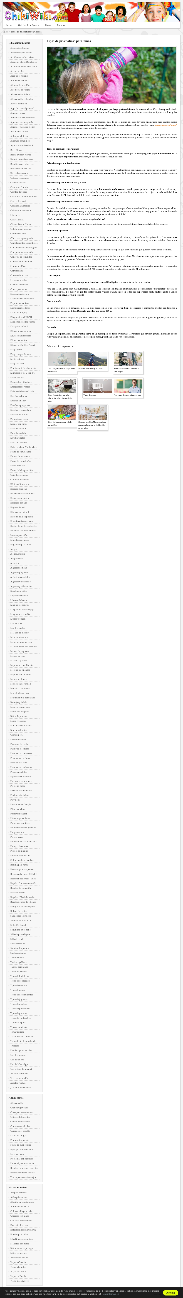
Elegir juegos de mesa (20, 354)
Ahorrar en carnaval (19, 80)
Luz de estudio (17, 628)
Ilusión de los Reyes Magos (23, 526)
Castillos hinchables (20, 205)
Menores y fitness (18, 679)
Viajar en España (18, 1276)
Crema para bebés (18, 280)
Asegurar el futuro (19, 131)
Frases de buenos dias (20, 1144)
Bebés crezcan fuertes (20, 154)
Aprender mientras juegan (22, 126)
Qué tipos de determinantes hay (127, 395)
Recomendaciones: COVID (23, 874)
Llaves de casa (17, 1154)
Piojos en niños (17, 785)
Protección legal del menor (23, 841)
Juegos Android (17, 553)
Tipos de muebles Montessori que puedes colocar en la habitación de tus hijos (92, 425)
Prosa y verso (16, 837)
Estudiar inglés (17, 437)
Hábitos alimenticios (20, 484)
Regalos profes (17, 892)
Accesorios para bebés (21, 52)
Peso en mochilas (18, 772)
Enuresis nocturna (19, 419)
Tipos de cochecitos (20, 980)
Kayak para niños (18, 591)
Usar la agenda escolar (21, 1050)
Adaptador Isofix (18, 1192)
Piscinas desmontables (21, 790)
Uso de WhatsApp (19, 1064)
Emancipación (17, 377)
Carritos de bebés (18, 191)
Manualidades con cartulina (23, 646)
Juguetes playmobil (19, 572)
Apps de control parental (22, 108)
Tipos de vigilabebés (20, 1018)
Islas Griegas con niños (21, 1239)
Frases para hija (17, 465)
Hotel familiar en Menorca (23, 1229)
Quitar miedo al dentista (22, 860)
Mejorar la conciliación (21, 665)
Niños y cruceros (18, 1253)
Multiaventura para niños (22, 697)
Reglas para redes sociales (22, 1172)
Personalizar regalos (20, 758)
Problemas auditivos (20, 823)
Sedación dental (18, 925)
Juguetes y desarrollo (20, 581)
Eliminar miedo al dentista (23, 368)
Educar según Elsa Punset (22, 345)
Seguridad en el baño (20, 929)
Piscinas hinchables (19, 795)
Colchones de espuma (20, 229)
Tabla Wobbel (17, 957)
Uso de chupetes (18, 1055)
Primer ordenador (18, 813)
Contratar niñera (18, 266)
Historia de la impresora (21, 516)
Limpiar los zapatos (19, 604)
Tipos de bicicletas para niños (90, 368)
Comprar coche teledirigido (23, 247)
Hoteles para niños (19, 1234)
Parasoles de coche (19, 744)
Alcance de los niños (20, 85)
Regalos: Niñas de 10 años (23, 901)
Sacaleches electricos (20, 915)
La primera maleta (19, 595)
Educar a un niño (18, 340)
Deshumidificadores (20, 307)
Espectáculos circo (19, 1225)
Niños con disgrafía (19, 711)
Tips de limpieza (18, 1022)
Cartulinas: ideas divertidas (23, 196)
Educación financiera (20, 335)
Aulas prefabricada (19, 136)
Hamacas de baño (18, 502)
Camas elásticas (18, 182)
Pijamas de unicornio (20, 776)
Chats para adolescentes (21, 1112)
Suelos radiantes (18, 953)
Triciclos (14, 1045)
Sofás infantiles (17, 943)
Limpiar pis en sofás (20, 614)
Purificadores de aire (20, 855)
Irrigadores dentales (19, 540)
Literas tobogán (18, 618)
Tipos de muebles (18, 1004)
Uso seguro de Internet (21, 1069)
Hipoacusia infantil (19, 512)
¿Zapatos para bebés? (20, 1087)
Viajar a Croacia (18, 1262)
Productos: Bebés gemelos (23, 827)
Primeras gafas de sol (20, 818)
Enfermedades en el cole (22, 391)
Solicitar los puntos (19, 948)
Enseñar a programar (20, 405)
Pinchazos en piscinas (20, 781)
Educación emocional (20, 331)
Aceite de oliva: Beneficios (23, 62)
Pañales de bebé (18, 739)
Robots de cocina (18, 911)
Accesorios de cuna (19, 48)
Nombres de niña (18, 730)
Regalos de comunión (20, 888)
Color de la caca (18, 233)
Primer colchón (17, 809)
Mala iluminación (19, 637)
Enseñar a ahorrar (18, 396)
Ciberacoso (15, 215)
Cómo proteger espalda (21, 238)
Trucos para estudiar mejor (23, 1177)
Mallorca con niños (19, 1243)
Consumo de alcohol (20, 1126)
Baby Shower (16, 150)
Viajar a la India (18, 1267)
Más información (111, 1293)
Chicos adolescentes (20, 1121)
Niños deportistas (18, 716)
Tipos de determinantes (21, 994)
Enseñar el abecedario (20, 410)
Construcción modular (21, 261)
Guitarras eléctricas (19, 479)
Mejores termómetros (20, 674)
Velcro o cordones (19, 1073)
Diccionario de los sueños (22, 321)
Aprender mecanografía (21, 122)
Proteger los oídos (19, 846)
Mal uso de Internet (19, 632)
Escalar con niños (18, 423)
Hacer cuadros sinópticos (22, 493)
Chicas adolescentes (20, 1117)
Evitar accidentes (18, 442)
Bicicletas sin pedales (20, 168)
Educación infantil (19, 42)
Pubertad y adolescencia (22, 1163)
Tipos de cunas (17, 990)
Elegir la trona (17, 359)
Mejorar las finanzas (20, 669)
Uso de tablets (17, 1059)
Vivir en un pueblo (19, 1078)
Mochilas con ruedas (20, 688)
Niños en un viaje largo (21, 1248)
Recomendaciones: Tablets (23, 878)
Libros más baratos (19, 600)
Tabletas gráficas (18, 962)
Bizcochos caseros (19, 173)
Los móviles (16, 623)
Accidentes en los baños (22, 57)
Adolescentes (16, 1097)
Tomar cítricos (17, 1031)
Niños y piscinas (18, 721)
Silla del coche (17, 939)
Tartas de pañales (18, 971)
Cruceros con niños (19, 1215)
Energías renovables (20, 386)
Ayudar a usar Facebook (21, 145)
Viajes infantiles (18, 1187)
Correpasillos (16, 270)
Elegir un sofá (17, 363)
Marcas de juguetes (19, 651)
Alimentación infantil (20, 94)
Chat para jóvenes (19, 1107)
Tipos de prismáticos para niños (26, 31)
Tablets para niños (19, 966)
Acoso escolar (17, 71)
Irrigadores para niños (20, 544)
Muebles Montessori (20, 693)
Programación (17, 832)
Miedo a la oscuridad (20, 683)
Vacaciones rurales (19, 1257)
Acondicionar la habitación (23, 66)
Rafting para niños (19, 864)
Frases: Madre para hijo (21, 470)
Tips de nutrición (18, 1027)
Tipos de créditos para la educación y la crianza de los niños (60, 398)
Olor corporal (16, 734)
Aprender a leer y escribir (22, 117)
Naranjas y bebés (18, 702)
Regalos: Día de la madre (22, 897)
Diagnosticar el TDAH (21, 317)
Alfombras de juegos (20, 89)
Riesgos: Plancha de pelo (22, 906)
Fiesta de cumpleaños (20, 451)
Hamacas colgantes (19, 498)
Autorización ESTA (19, 1206)
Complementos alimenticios (24, 243)
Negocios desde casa (20, 707)
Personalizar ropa (18, 762)
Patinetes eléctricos (19, 748)
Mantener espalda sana (21, 642)
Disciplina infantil (19, 326)
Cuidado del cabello (20, 1131)
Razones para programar (22, 869)
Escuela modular (18, 433)
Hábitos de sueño (18, 488)
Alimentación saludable (21, 99)
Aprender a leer (17, 113)
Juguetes (14, 563)
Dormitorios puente (19, 1140)
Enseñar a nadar (18, 400)
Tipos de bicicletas (19, 976)
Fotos (48, 25)
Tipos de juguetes (19, 999)
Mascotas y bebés (18, 660)
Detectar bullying (18, 312)
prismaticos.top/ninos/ (166, 125)
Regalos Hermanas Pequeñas (24, 1168)
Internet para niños (19, 535)
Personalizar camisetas (21, 753)
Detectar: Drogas (18, 1135)
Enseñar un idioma (19, 414)
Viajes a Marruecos (19, 1280)
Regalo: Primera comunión (23, 883)
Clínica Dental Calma (20, 224)
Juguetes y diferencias (21, 586)
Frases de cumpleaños (20, 461)
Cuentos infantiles (19, 284)
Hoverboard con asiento (21, 521)
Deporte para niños (19, 303)
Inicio (9, 25)
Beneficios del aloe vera (22, 164)
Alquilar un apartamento (22, 1202)
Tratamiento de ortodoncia (23, 1041)
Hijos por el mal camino (21, 1149)
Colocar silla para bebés (21, 1211)
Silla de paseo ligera (20, 934)
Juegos (13, 549)
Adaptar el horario (19, 75)
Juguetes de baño (18, 567)
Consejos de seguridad (21, 256)
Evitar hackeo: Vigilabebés (23, 447)
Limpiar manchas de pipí (22, 609)
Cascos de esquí (18, 201)
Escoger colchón (18, 428)
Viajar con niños (18, 1271)
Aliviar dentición (18, 103)
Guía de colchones (19, 475)
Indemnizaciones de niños (23, 530)
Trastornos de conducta (21, 1036)
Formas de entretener (20, 456)
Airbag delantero (18, 1197)
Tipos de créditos (18, 985)
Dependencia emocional (22, 298)
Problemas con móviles (21, 1158)
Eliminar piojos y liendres (22, 372)
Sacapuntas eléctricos (20, 920)
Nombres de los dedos (20, 725)
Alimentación (17, 1103)
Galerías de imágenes (28, 25)
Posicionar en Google (20, 804)
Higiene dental (17, 507)
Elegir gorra (16, 349)
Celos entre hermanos (20, 210)
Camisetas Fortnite (19, 187)
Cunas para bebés (18, 289)
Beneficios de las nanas (21, 159)
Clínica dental (17, 219)
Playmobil (15, 799)
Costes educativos (19, 275)
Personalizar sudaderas (21, 767)
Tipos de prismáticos (20, 1008)
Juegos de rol (16, 558)
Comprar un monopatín (21, 252)
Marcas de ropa (17, 656)
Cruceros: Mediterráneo (21, 1220)
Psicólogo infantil (19, 850)
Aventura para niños (20, 140)
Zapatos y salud (18, 1082)
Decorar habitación (19, 294)
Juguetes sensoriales (20, 577)
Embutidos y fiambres (20, 382)
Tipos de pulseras (18, 1013)
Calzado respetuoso (19, 178)
